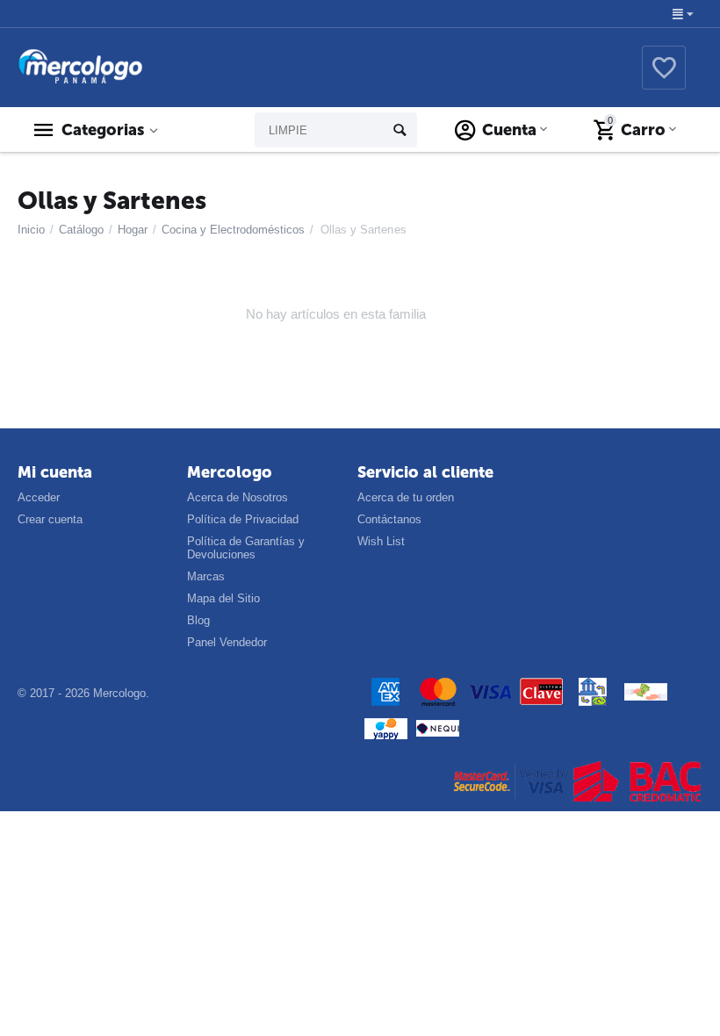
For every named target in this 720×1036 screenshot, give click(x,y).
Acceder (39, 497)
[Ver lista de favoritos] (664, 77)
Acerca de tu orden (405, 497)
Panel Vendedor (227, 642)
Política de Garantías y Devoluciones (246, 548)
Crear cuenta (50, 519)
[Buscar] (399, 129)
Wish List (381, 541)
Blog (198, 620)
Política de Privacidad (243, 519)
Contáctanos (389, 519)
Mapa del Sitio (223, 598)
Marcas (206, 576)
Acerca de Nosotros (237, 497)
